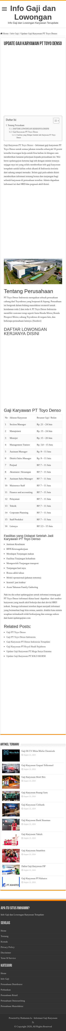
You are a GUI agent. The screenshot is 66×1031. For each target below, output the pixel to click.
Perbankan (6, 989)
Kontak (4, 941)
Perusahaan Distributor (11, 984)
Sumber (36, 321)
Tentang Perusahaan (16, 125)
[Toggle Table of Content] (54, 121)
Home (5, 33)
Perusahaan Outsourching (13, 1000)
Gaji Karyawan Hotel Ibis (33, 777)
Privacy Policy (8, 947)
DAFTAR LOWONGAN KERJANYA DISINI (31, 129)
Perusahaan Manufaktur (12, 1006)
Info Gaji (14, 33)
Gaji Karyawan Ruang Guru (34, 792)
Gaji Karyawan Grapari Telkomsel (37, 765)
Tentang (4, 936)
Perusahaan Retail (9, 995)
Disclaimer (6, 952)
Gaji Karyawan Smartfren (33, 850)
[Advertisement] (33, 81)
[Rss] (33, 1022)
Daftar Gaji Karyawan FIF (33, 866)
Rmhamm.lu (26, 1018)
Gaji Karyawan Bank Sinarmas (35, 820)
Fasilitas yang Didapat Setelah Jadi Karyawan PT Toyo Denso (36, 136)
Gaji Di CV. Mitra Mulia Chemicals (38, 751)
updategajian (15, 160)
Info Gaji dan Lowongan (33, 12)
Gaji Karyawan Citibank (33, 804)
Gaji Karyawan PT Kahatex (34, 878)
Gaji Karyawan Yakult (31, 834)
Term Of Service (8, 958)
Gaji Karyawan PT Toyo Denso (25, 132)
